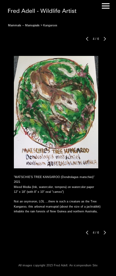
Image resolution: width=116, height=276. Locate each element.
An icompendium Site (83, 265)
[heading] (42, 11)
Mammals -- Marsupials (24, 25)
